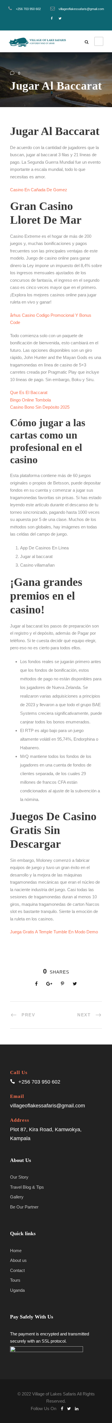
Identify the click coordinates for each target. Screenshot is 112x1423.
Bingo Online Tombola (30, 399)
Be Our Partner (24, 1206)
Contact (17, 1270)
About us (18, 1260)
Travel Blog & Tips (27, 1187)
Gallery (17, 1196)
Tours (15, 1280)
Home (16, 1250)
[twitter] (60, 18)
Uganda (17, 1290)
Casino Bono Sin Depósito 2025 (39, 407)
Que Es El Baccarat (28, 392)
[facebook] (52, 18)
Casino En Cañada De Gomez (38, 189)
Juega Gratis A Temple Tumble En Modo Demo (54, 931)
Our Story (19, 1177)
